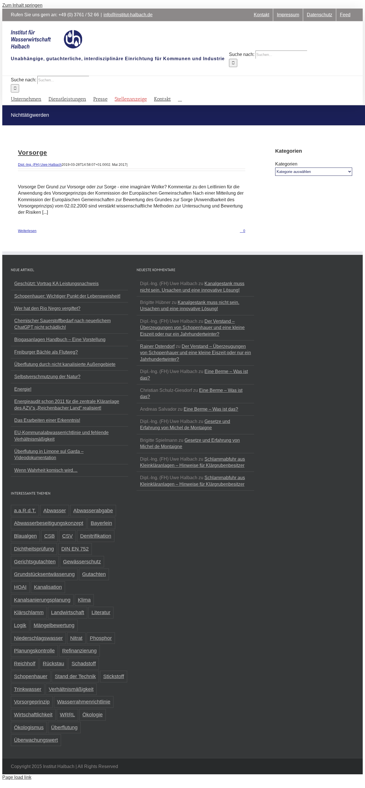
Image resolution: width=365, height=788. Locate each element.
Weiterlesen (27, 231)
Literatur (101, 612)
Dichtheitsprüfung (34, 549)
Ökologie (92, 715)
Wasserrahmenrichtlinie (83, 702)
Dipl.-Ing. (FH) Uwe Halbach (40, 165)
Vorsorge (32, 152)
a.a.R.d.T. (25, 510)
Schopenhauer (30, 676)
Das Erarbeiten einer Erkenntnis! (47, 420)
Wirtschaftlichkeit (33, 715)
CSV (67, 536)
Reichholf (24, 663)
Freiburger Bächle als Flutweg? (46, 352)
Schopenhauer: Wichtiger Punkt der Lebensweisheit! (67, 296)
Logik (20, 625)
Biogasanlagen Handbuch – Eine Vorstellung (60, 339)
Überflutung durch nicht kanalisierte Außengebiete (64, 364)
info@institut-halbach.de (128, 14)
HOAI (20, 587)
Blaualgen (25, 536)
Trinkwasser (27, 689)
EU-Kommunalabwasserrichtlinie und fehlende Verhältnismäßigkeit (61, 435)
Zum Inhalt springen (22, 5)
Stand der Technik (75, 676)
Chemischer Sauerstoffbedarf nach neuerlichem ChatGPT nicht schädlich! (62, 323)
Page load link (16, 777)
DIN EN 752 (75, 549)
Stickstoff (113, 676)
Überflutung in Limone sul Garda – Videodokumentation (49, 454)
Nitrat (76, 638)
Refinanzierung (79, 651)
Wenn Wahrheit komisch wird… (46, 470)
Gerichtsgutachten (35, 562)
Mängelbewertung (54, 625)
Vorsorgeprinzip (32, 702)
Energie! (22, 389)
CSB (49, 536)
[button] (180, 98)
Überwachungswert (36, 740)
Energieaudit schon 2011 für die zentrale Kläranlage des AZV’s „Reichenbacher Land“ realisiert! (66, 404)
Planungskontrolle (34, 651)
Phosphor (101, 638)
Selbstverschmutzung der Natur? (47, 376)
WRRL (67, 715)
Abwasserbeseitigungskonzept (48, 523)
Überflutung (64, 727)
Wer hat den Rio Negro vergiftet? (47, 308)
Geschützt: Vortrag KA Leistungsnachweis (56, 283)
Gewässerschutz (82, 562)
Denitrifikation (95, 536)
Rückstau (53, 663)
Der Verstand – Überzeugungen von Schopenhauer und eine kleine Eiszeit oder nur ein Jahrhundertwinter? (192, 327)
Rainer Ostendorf (157, 346)
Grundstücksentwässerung (44, 574)
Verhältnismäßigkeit (71, 689)
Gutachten (94, 574)
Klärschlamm (29, 612)
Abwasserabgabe (93, 510)
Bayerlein (101, 523)
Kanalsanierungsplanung (42, 600)
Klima (84, 600)
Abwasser (54, 510)
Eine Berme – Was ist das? (211, 409)
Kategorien (286, 164)
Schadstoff (84, 663)
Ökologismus (29, 727)
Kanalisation (48, 587)
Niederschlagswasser (38, 638)
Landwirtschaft (67, 612)
